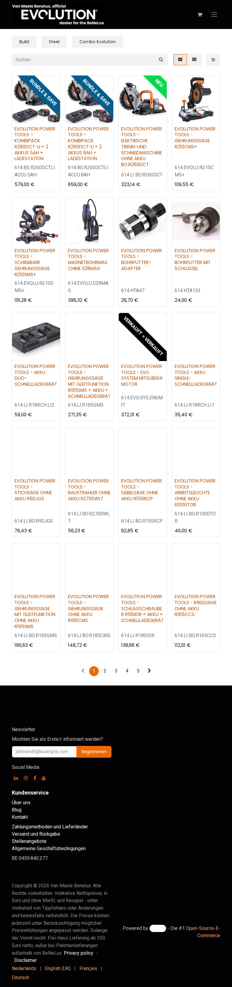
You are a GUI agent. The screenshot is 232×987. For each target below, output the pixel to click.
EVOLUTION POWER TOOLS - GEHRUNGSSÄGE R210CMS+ (195, 138)
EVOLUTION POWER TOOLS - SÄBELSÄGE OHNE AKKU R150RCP (141, 490)
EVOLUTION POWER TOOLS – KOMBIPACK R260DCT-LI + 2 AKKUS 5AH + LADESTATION (34, 144)
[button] (21, 115)
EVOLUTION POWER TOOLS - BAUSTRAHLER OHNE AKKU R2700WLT (89, 490)
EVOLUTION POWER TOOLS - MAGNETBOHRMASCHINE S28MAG (88, 259)
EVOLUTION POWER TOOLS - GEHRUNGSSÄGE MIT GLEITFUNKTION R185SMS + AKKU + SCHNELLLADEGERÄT (89, 381)
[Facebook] (34, 778)
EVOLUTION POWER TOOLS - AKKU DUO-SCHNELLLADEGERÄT (35, 375)
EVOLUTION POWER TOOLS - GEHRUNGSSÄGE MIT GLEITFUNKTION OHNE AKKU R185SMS (34, 611)
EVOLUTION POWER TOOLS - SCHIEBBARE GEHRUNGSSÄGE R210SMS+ (34, 262)
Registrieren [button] (94, 752)
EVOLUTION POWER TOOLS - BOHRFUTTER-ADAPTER (141, 259)
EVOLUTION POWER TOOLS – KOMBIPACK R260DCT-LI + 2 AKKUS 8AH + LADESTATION (88, 144)
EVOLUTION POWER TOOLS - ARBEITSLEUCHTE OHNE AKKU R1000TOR (195, 493)
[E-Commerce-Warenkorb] (200, 14)
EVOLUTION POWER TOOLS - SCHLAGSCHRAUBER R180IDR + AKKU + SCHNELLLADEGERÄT (142, 608)
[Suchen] (161, 60)
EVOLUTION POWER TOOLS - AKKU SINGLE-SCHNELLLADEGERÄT (196, 375)
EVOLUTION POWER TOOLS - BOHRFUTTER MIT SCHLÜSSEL (195, 259)
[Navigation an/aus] (214, 14)
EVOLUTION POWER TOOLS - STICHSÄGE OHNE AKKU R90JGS (34, 490)
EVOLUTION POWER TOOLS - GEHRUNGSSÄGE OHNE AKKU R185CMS (88, 608)
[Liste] (194, 60)
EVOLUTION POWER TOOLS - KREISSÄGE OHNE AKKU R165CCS (196, 605)
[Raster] (180, 60)
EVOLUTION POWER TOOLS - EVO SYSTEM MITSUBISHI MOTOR (141, 375)
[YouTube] (43, 778)
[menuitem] (24, 968)
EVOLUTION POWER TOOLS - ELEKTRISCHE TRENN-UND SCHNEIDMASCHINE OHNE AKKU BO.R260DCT (141, 147)
